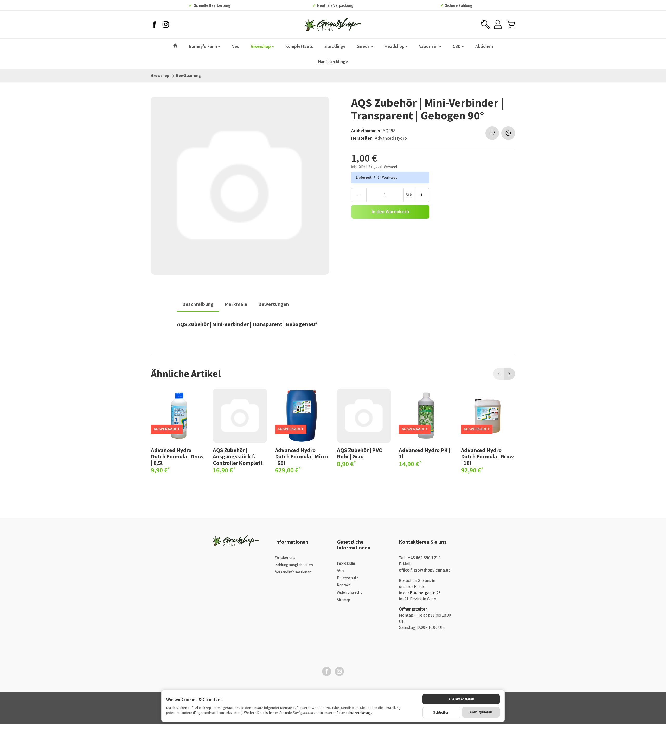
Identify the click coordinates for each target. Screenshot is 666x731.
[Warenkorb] (510, 24)
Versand (390, 166)
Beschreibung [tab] (198, 304)
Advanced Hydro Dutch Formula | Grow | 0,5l (177, 456)
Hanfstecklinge (333, 62)
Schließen (441, 712)
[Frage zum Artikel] (508, 133)
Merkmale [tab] (236, 304)
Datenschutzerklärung (354, 712)
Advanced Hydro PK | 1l (424, 453)
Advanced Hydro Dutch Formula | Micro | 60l (301, 456)
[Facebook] (154, 24)
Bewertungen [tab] (273, 304)
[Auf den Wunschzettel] (492, 133)
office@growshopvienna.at (424, 570)
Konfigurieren (481, 712)
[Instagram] (165, 24)
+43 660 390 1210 (424, 558)
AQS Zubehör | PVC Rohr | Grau (359, 453)
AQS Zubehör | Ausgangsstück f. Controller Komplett (237, 456)
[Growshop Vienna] (333, 24)
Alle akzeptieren (461, 699)
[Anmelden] (497, 24)
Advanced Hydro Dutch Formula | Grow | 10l (487, 456)
